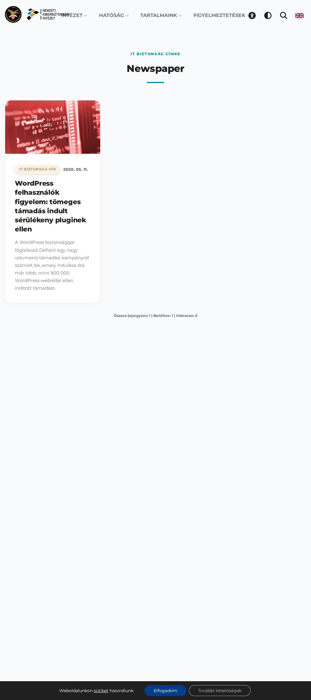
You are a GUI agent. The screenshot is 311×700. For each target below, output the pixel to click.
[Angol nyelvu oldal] (299, 15)
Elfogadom (165, 690)
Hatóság (111, 15)
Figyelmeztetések (219, 15)
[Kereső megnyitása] (283, 15)
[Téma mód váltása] (268, 15)
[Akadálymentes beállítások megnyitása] (252, 15)
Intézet (72, 15)
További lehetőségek (219, 690)
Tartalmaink (158, 15)
